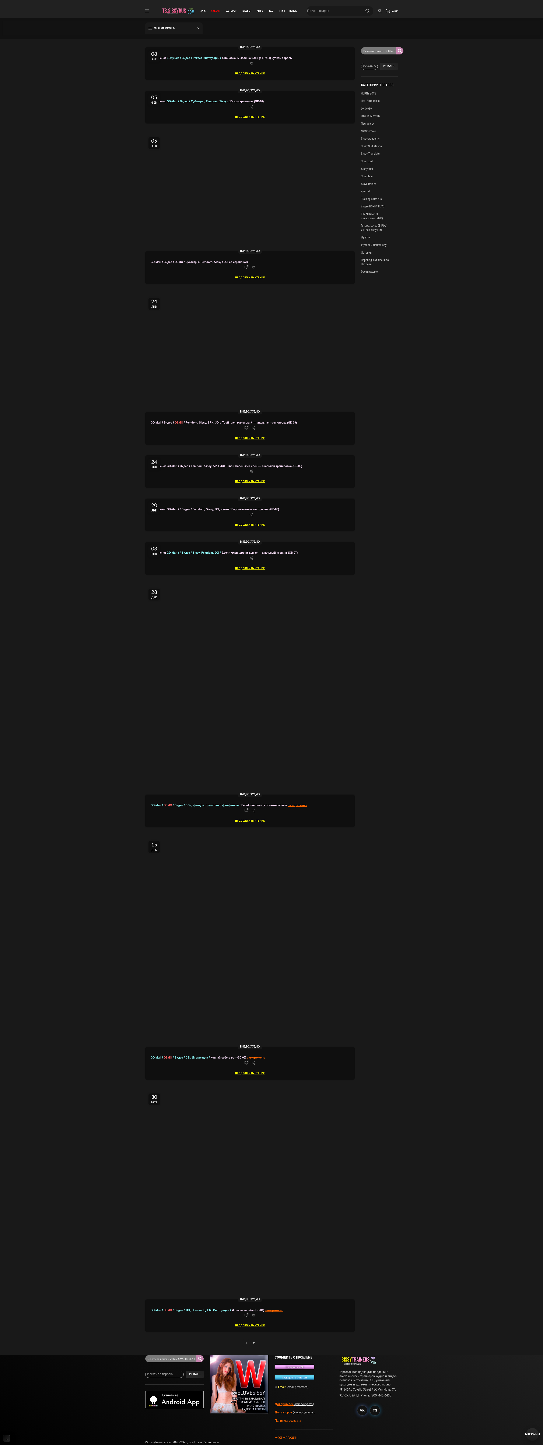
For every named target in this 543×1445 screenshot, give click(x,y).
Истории (366, 252)
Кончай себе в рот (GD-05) (199, 1057)
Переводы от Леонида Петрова (375, 262)
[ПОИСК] (367, 11)
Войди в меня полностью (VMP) (372, 216)
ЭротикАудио (369, 271)
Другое (365, 237)
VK (362, 1410)
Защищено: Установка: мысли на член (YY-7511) (211, 58)
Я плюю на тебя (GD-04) (208, 1310)
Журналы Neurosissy (373, 245)
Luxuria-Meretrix (370, 116)
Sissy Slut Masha (371, 146)
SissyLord (367, 161)
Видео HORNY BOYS (373, 206)
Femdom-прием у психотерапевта (219, 805)
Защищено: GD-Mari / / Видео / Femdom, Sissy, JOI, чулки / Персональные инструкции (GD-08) (215, 509)
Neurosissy (367, 123)
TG (375, 1410)
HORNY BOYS (368, 93)
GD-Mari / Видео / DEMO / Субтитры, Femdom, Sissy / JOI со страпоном (200, 262)
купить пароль (281, 58)
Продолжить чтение (250, 73)
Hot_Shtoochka (370, 101)
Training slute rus (371, 199)
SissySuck (367, 169)
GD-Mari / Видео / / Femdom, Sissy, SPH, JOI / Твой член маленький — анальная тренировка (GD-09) (224, 422)
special (365, 191)
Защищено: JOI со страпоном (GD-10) (207, 101)
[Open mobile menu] (147, 11)
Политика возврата (288, 1420)
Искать (388, 66)
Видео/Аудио (250, 47)
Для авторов (284, 1412)
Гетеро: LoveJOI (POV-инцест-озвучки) (374, 228)
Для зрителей (284, 1404)
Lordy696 (366, 108)
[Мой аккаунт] (379, 11)
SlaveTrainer (368, 184)
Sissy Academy (370, 138)
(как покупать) (304, 1404)
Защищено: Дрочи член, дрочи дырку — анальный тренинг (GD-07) (224, 552)
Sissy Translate (370, 153)
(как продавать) (304, 1412)
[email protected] (297, 1387)
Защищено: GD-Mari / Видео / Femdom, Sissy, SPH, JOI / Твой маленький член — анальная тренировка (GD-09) (226, 466)
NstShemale (368, 131)
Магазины (532, 1434)
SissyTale (367, 176)
